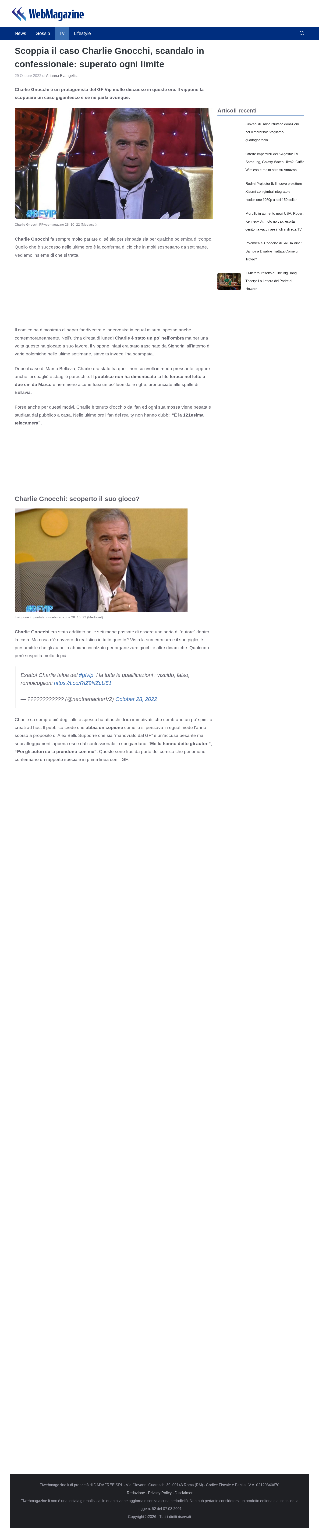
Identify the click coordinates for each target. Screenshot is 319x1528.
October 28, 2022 (136, 699)
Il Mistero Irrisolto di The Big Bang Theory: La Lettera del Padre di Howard (271, 281)
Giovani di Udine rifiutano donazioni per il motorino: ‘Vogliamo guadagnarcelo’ (272, 132)
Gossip (42, 33)
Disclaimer (183, 1493)
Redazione (136, 1493)
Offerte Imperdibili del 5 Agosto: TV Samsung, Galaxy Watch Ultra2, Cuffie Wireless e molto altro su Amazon (274, 162)
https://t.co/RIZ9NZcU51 (83, 683)
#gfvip (86, 675)
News (20, 33)
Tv (61, 33)
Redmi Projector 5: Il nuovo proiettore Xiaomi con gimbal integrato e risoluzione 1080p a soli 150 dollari (273, 191)
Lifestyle (82, 33)
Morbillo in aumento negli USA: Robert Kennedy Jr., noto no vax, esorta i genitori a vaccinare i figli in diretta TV (274, 221)
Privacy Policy (160, 1493)
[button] (302, 33)
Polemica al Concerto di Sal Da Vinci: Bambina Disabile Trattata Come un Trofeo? (273, 251)
